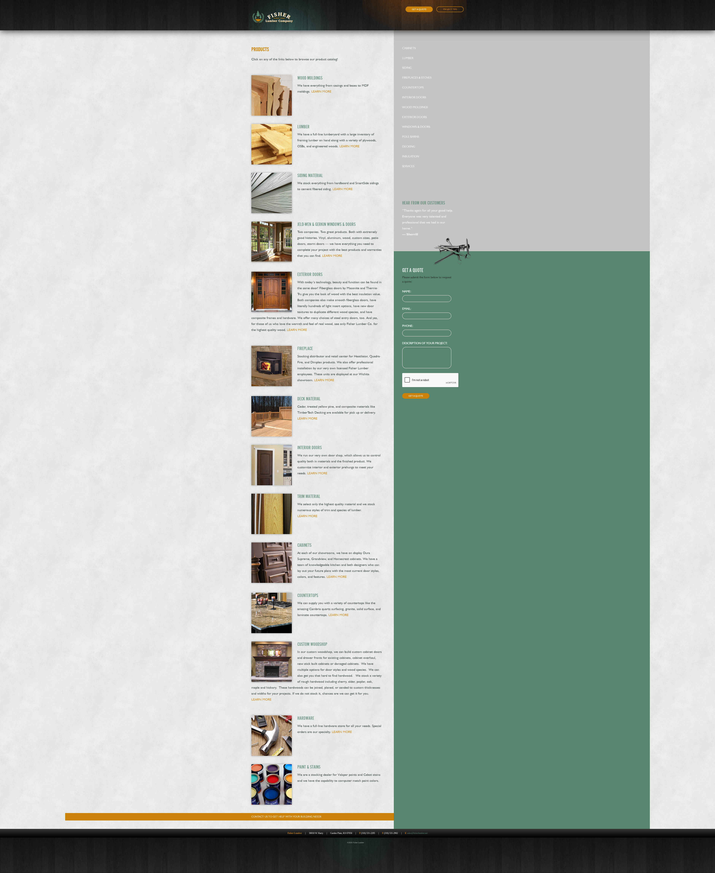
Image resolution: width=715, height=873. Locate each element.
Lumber (407, 58)
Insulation (410, 156)
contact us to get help (286, 816)
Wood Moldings (415, 107)
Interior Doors (414, 97)
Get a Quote (416, 396)
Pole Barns (410, 136)
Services (408, 166)
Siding (406, 67)
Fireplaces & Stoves (416, 77)
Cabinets (409, 48)
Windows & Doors (416, 126)
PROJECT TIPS (450, 9)
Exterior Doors (414, 117)
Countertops (413, 87)
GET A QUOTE (419, 9)
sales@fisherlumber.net (417, 833)
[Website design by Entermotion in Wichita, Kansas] (367, 843)
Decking (408, 146)
